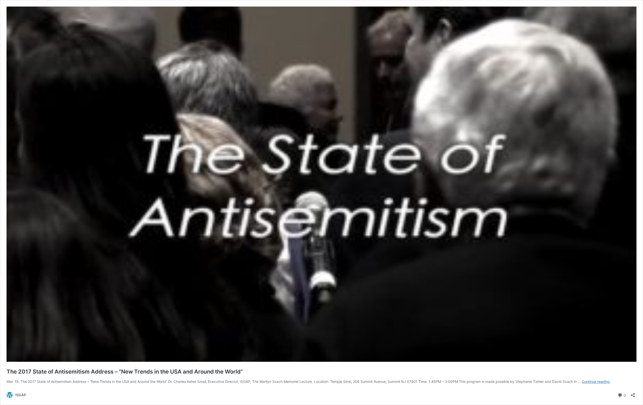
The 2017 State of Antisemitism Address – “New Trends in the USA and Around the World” (125, 371)
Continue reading (596, 381)
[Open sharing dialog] (632, 393)
